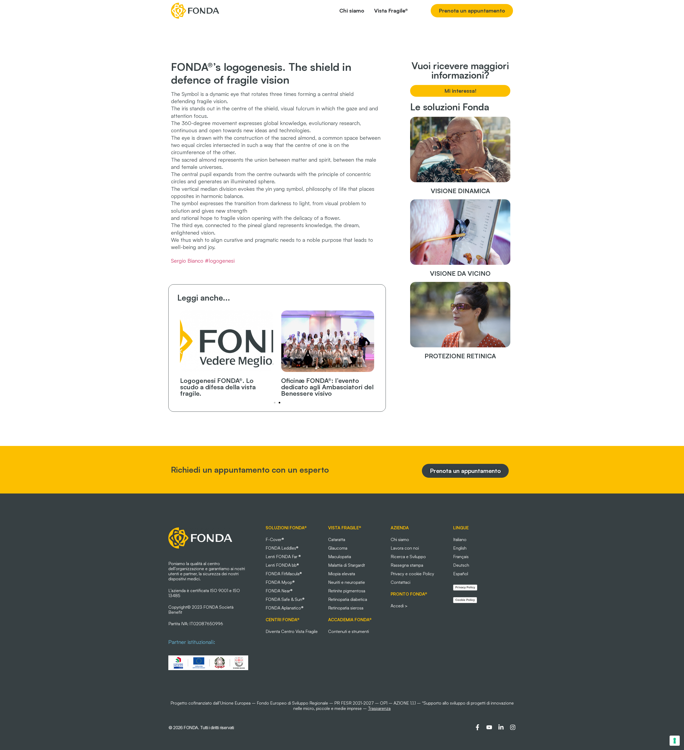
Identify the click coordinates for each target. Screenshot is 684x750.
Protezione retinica (460, 356)
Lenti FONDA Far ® (283, 556)
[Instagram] (513, 727)
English (460, 548)
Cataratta (336, 539)
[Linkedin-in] (501, 727)
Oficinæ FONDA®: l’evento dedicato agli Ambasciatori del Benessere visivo (327, 386)
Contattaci (400, 582)
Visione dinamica (460, 191)
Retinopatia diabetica (347, 599)
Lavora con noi (405, 548)
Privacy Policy (465, 587)
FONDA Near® (279, 590)
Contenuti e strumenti (348, 631)
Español (460, 573)
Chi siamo (400, 539)
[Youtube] (489, 727)
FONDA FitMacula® (284, 573)
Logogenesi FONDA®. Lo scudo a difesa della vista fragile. (218, 386)
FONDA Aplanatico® (285, 608)
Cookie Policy (465, 600)
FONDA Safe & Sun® (285, 599)
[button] (180, 351)
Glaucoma (337, 548)
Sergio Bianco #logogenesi (203, 260)
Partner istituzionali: (191, 642)
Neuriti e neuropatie (346, 582)
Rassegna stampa (407, 565)
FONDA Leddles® (282, 548)
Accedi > (399, 605)
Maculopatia (339, 556)
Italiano (460, 539)
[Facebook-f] (477, 727)
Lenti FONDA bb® (282, 565)
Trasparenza (379, 708)
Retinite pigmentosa (346, 590)
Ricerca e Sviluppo (408, 556)
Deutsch (461, 565)
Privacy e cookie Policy (412, 573)
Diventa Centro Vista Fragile (292, 631)
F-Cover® (275, 539)
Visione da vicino (460, 273)
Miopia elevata (341, 573)
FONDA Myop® (280, 582)
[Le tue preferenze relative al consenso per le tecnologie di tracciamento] (675, 741)
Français (461, 556)
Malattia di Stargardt (346, 565)
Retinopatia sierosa (345, 608)
